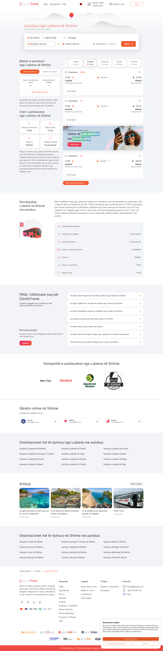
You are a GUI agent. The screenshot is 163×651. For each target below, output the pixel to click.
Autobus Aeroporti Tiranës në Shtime (78, 542)
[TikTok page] (39, 602)
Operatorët (55, 4)
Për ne (62, 594)
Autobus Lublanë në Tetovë (73, 464)
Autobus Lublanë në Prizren (115, 448)
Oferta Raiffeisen (66, 613)
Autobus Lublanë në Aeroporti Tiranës (36, 454)
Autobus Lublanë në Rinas (115, 459)
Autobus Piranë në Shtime (115, 557)
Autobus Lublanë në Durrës (31, 459)
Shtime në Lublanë (50, 72)
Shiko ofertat (74, 144)
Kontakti (25, 343)
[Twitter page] (34, 602)
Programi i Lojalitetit (68, 605)
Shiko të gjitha (136, 484)
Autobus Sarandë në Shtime (74, 552)
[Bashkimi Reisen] (89, 380)
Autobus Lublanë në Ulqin (73, 454)
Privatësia (104, 590)
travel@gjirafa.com (135, 586)
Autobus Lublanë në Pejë (114, 464)
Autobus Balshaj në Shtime (31, 557)
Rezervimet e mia (89, 586)
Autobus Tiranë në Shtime (31, 542)
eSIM (45, 4)
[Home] (29, 4)
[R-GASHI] (113, 380)
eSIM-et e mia (87, 590)
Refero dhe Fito (66, 609)
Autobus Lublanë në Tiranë (73, 448)
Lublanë (37, 571)
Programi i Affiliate (67, 617)
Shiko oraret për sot (39, 92)
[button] (106, 295)
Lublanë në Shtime (29, 72)
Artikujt (62, 602)
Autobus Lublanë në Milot (114, 454)
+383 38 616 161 (134, 590)
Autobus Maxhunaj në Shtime (116, 552)
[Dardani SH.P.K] (66, 380)
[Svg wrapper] (28, 632)
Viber (128, 594)
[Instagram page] (28, 602)
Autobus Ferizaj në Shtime (73, 557)
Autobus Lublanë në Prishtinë (32, 448)
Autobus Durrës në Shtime (31, 547)
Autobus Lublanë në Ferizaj (73, 459)
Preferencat (86, 594)
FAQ (64, 4)
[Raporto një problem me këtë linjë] (140, 72)
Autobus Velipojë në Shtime (73, 547)
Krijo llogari (86, 598)
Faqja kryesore (25, 571)
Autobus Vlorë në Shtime (30, 552)
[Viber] (124, 594)
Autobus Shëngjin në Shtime (116, 547)
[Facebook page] (22, 602)
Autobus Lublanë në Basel (31, 464)
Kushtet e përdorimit (109, 586)
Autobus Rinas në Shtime (114, 542)
